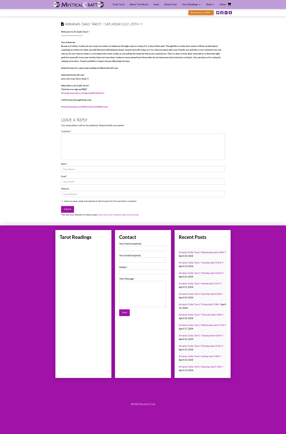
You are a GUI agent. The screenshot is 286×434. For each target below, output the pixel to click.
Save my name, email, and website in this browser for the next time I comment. (100, 201)
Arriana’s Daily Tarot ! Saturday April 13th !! (201, 366)
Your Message (126, 278)
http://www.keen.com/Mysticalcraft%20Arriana (84, 106)
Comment (66, 131)
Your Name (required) (130, 243)
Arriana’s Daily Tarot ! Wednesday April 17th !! (202, 325)
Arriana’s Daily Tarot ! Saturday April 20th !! (201, 293)
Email (64, 176)
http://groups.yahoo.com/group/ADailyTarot (82, 93)
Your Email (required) (130, 255)
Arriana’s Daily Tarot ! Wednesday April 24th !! (202, 252)
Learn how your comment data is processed (118, 214)
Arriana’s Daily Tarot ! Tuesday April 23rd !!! (201, 262)
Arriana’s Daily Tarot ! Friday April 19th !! (199, 304)
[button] (229, 4)
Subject (123, 267)
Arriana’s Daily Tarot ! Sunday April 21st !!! (200, 283)
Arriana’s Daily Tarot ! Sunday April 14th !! (200, 356)
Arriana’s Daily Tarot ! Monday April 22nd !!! (201, 272)
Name (64, 164)
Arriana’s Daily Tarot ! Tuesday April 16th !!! (201, 335)
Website (65, 188)
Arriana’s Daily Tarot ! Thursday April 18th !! (201, 314)
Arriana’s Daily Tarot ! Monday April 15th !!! (201, 345)
